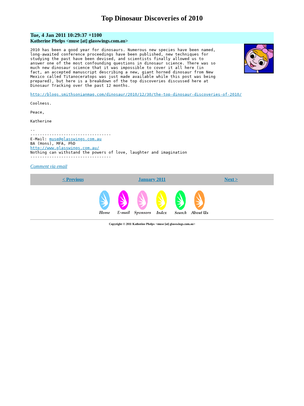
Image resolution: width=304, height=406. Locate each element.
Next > (231, 179)
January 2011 (152, 179)
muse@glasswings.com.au (75, 139)
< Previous (73, 179)
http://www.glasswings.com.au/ (64, 148)
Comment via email (48, 166)
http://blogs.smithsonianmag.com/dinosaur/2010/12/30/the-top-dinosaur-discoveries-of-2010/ (136, 94)
